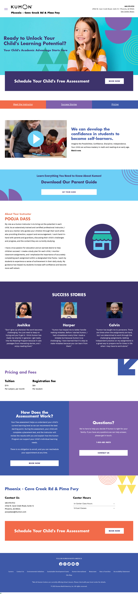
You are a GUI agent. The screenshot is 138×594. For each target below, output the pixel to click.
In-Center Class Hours (83, 504)
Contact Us (20, 571)
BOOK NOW (114, 81)
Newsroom (92, 571)
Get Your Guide (69, 192)
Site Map (69, 575)
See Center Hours (127, 12)
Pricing (115, 104)
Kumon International (79, 571)
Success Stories (69, 104)
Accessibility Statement (122, 571)
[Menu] (7, 9)
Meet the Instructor (23, 104)
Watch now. (76, 151)
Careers (11, 571)
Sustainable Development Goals (58, 571)
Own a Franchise (105, 571)
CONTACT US (103, 453)
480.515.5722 (129, 6)
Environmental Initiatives (35, 571)
